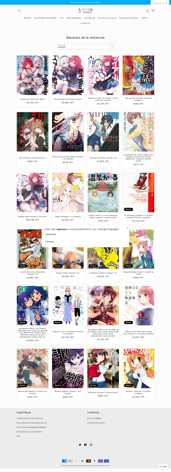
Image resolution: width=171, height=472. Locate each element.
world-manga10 (72, 465)
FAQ (18, 436)
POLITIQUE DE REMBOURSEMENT (32, 427)
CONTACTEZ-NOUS (96, 423)
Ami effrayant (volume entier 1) (32, 158)
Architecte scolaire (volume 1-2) (103, 273)
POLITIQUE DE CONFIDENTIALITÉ (32, 423)
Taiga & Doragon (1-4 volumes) (68, 216)
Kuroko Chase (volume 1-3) (67, 273)
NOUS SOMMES (94, 418)
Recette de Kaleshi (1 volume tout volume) (32, 392)
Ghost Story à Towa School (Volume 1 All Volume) (68, 158)
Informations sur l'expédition (29, 432)
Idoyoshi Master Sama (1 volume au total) (138, 273)
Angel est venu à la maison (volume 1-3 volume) (68, 333)
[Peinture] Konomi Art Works (32, 99)
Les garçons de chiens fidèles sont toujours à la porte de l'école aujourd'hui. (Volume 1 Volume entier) (138, 158)
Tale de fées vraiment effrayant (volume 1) (138, 99)
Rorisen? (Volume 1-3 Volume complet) (138, 392)
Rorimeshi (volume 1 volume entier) (103, 392)
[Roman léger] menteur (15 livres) (32, 216)
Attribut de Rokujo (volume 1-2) (103, 158)
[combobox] (85, 46)
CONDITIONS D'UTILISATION (30, 418)
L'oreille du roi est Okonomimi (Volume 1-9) (32, 273)
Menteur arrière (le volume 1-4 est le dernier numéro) (103, 99)
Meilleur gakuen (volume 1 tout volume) (68, 392)
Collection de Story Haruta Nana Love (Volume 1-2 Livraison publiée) (138, 333)
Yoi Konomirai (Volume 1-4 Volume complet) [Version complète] (138, 216)
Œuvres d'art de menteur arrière (68, 99)
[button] (19, 10)
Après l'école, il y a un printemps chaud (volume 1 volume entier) (103, 216)
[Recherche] (112, 46)
